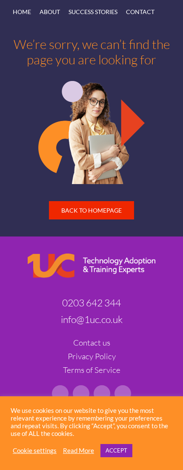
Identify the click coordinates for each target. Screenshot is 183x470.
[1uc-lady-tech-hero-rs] (91, 85)
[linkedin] (60, 393)
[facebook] (122, 393)
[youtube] (102, 393)
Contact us (91, 342)
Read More (78, 450)
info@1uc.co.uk (92, 319)
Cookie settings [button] (35, 450)
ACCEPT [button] (116, 450)
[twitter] (81, 393)
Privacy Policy (92, 356)
